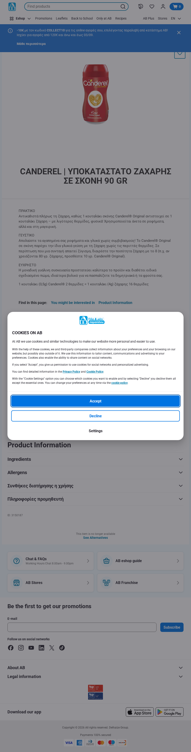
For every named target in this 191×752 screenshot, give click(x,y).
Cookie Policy (94, 371)
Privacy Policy (71, 371)
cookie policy (119, 382)
